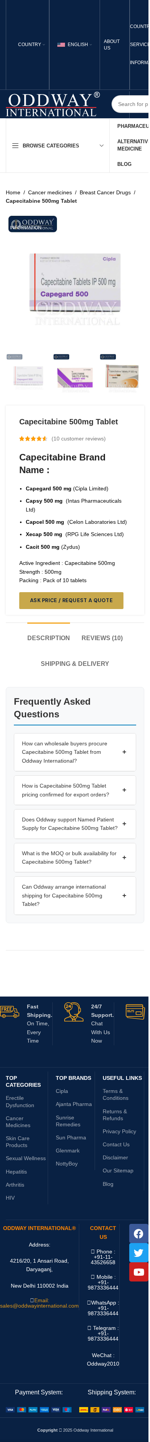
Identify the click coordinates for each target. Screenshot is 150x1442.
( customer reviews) (79, 438)
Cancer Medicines (18, 1121)
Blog (108, 1184)
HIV (10, 1198)
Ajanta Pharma (74, 1104)
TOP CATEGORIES (23, 1081)
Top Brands (73, 1078)
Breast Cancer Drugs (105, 192)
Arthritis (15, 1185)
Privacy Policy (119, 1131)
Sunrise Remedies (68, 1120)
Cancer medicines (50, 192)
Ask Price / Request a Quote (71, 600)
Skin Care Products (18, 1141)
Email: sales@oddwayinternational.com (39, 1303)
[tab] (48, 634)
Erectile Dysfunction (20, 1101)
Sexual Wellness (26, 1158)
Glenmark (68, 1150)
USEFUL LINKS (122, 1078)
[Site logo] (53, 104)
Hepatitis (16, 1172)
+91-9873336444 (103, 1310)
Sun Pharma (71, 1137)
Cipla (62, 1091)
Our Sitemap (118, 1170)
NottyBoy (67, 1164)
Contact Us (116, 1144)
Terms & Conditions (115, 1094)
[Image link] (39, 1409)
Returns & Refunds (115, 1114)
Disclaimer (115, 1157)
